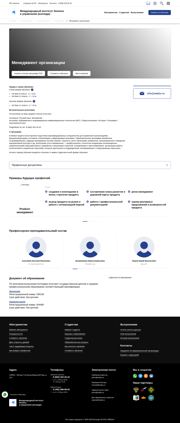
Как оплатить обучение (75, 346)
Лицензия (14, 291)
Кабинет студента (72, 330)
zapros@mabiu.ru (98, 400)
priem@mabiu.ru (98, 377)
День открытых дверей (19, 342)
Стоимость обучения (18, 338)
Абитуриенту (43, 3)
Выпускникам (137, 12)
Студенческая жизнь (73, 338)
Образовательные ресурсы (76, 342)
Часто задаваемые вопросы (21, 346)
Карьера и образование (75, 334)
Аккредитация (17, 301)
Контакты (53, 3)
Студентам (124, 12)
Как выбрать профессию (20, 351)
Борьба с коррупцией (129, 355)
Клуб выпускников (128, 334)
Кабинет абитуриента (18, 330)
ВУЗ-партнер (14, 3)
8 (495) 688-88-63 (61, 389)
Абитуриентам (110, 12)
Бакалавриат (59, 21)
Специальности (43, 21)
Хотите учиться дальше (130, 330)
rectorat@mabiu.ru (98, 385)
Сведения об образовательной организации (139, 351)
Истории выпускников (129, 338)
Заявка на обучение (159, 12)
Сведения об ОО (29, 3)
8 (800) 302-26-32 (65, 3)
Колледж (12, 21)
